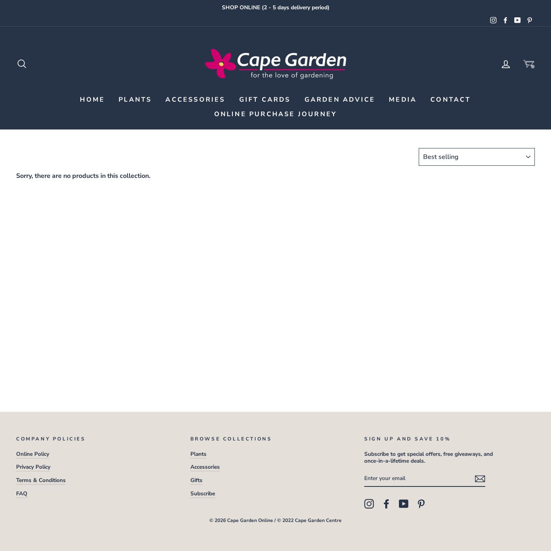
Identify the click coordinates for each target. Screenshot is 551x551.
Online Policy (32, 454)
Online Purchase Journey (275, 114)
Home (92, 99)
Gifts (196, 480)
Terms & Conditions (41, 480)
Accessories (195, 99)
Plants (135, 99)
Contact (450, 99)
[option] (275, 7)
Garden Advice (340, 99)
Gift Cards (265, 99)
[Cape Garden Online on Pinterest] (421, 504)
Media (403, 99)
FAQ (21, 493)
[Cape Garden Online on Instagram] (369, 504)
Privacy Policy (33, 467)
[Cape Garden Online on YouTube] (404, 504)
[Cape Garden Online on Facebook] (386, 504)
